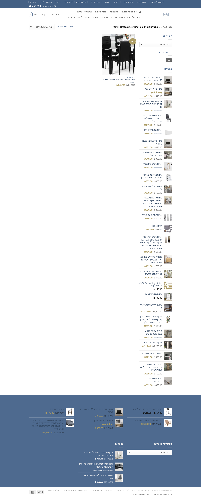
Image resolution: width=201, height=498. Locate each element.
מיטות (57, 2)
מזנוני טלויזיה (95, 2)
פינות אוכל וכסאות (157, 2)
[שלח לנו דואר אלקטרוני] (35, 6)
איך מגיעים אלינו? (165, 490)
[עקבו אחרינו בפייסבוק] (40, 6)
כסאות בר (142, 2)
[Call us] (33, 6)
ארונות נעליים (131, 490)
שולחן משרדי (95, 490)
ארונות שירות (120, 490)
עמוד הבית (166, 26)
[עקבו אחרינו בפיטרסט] (30, 6)
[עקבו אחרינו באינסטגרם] (38, 6)
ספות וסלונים (129, 2)
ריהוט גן (33, 2)
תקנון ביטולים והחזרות (56, 490)
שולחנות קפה (81, 2)
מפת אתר (154, 490)
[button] (49, 6)
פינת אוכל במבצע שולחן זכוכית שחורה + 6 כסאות (118, 80)
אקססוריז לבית (46, 2)
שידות (107, 2)
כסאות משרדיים (107, 490)
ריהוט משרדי (68, 2)
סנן (169, 60)
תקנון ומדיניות (143, 490)
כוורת (86, 490)
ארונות (116, 2)
